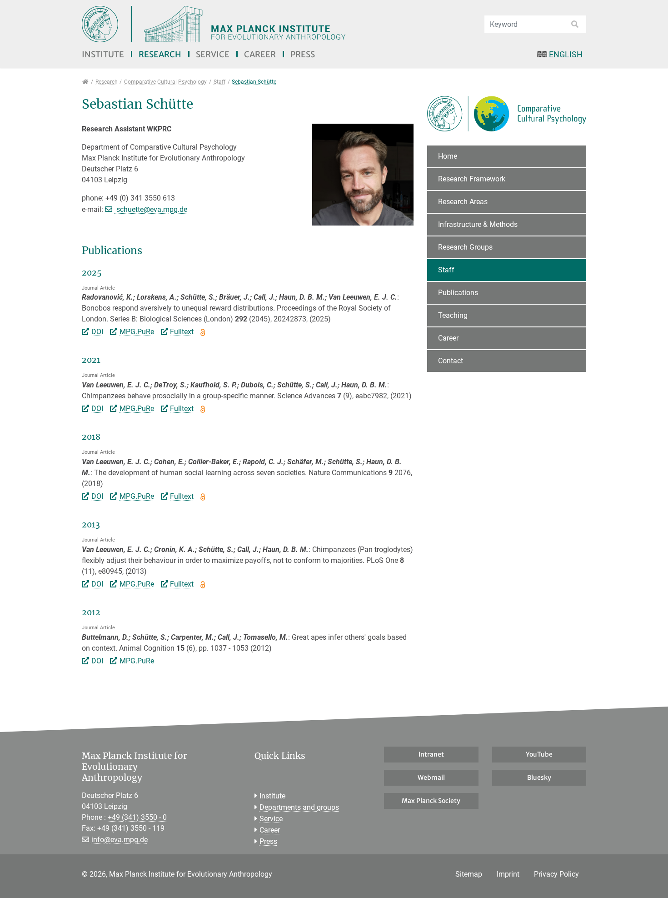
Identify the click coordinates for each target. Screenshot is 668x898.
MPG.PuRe (137, 331)
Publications (458, 292)
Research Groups (465, 247)
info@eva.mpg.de (119, 839)
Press (302, 54)
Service (212, 54)
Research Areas (463, 201)
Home (447, 156)
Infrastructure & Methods (478, 224)
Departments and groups (299, 807)
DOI (97, 331)
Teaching (453, 315)
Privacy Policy (556, 874)
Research (160, 54)
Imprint (508, 874)
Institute (103, 54)
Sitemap (468, 874)
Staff (446, 270)
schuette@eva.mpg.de (151, 209)
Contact (450, 360)
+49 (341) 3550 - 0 (137, 817)
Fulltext (182, 331)
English (566, 54)
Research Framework (471, 179)
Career (260, 54)
